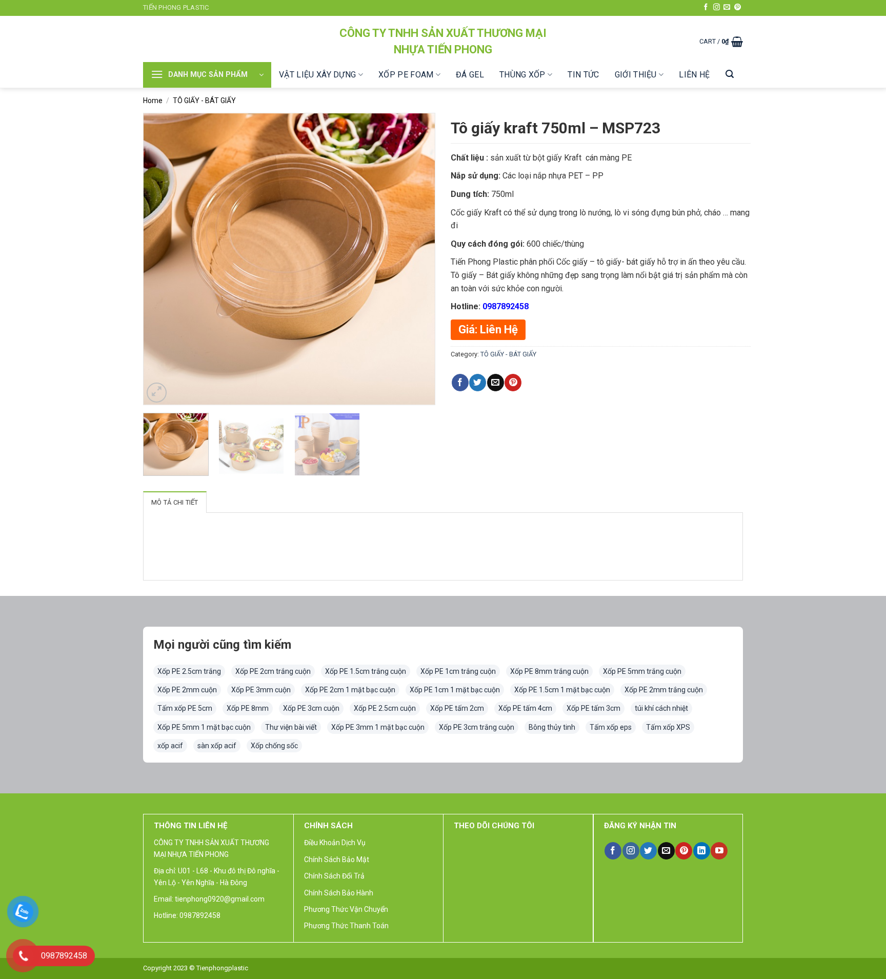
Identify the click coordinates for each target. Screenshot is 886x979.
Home (153, 100)
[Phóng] (157, 393)
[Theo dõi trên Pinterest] (737, 7)
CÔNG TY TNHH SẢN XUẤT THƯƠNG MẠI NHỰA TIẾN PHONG (443, 41)
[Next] (416, 259)
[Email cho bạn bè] (495, 382)
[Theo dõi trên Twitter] (648, 851)
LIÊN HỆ (694, 74)
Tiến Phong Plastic (176, 7)
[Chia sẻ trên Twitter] (477, 382)
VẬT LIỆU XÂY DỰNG (317, 74)
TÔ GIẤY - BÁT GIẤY (204, 100)
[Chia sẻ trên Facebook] (460, 382)
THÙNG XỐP (522, 74)
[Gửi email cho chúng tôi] (726, 7)
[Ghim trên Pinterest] (513, 382)
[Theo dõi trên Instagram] (716, 7)
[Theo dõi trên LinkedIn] (701, 851)
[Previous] (162, 259)
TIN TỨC (583, 74)
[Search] (729, 74)
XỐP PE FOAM (406, 74)
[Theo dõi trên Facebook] (705, 7)
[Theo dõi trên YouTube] (719, 851)
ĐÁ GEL (470, 74)
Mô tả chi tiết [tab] (174, 502)
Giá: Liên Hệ (488, 329)
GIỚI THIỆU (636, 74)
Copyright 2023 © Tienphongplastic (195, 968)
